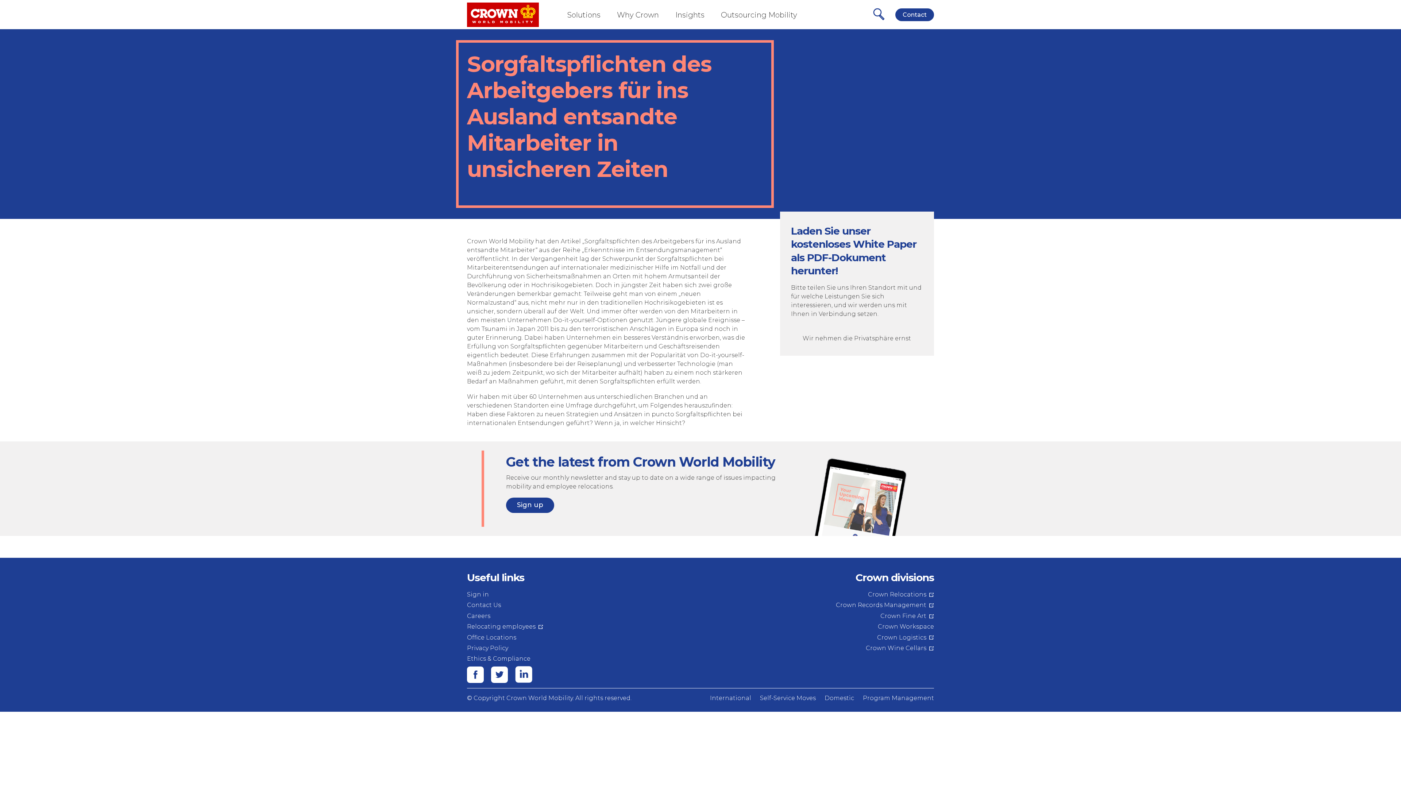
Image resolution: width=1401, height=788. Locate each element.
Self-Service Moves (788, 698)
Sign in (478, 594)
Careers (478, 616)
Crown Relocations (897, 594)
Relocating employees (501, 626)
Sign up (530, 505)
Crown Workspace (906, 626)
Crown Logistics (901, 637)
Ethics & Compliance (498, 658)
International (730, 698)
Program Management (898, 698)
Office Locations (491, 637)
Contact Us (484, 605)
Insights (690, 15)
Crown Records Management (881, 605)
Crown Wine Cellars (896, 648)
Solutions (584, 15)
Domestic (839, 698)
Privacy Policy (487, 648)
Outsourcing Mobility (759, 15)
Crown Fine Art (903, 616)
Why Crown (638, 15)
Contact (915, 14)
